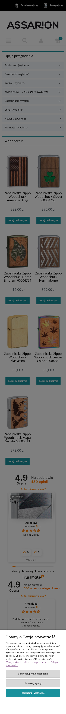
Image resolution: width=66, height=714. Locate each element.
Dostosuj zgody (33, 683)
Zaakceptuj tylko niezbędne (33, 673)
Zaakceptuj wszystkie (33, 693)
